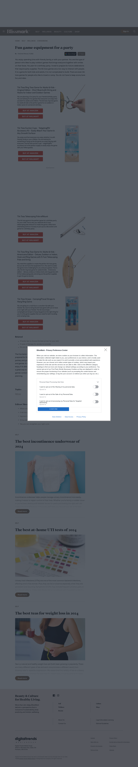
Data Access (69, 417)
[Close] (106, 350)
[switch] (96, 386)
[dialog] (69, 383)
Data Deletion (56, 417)
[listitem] (69, 382)
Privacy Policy (81, 417)
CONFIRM (53, 409)
